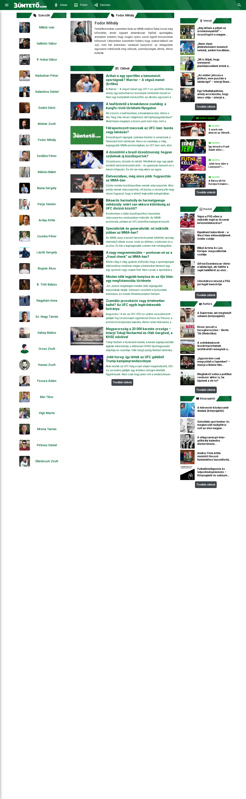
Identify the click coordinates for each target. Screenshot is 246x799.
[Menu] (6, 5)
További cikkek (122, 382)
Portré (83, 5)
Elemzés (105, 5)
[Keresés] (239, 5)
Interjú (63, 5)
